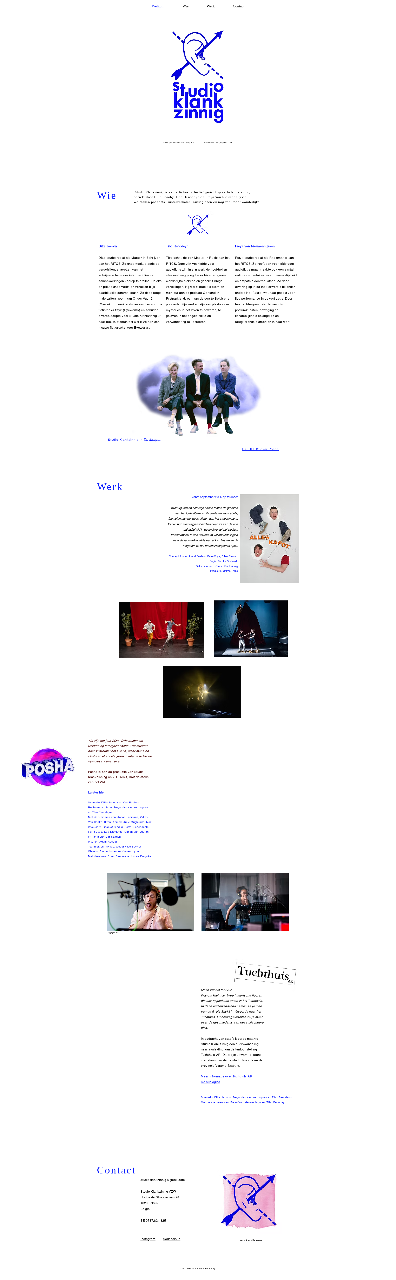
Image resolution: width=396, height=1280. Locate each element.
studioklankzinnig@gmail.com (218, 142)
